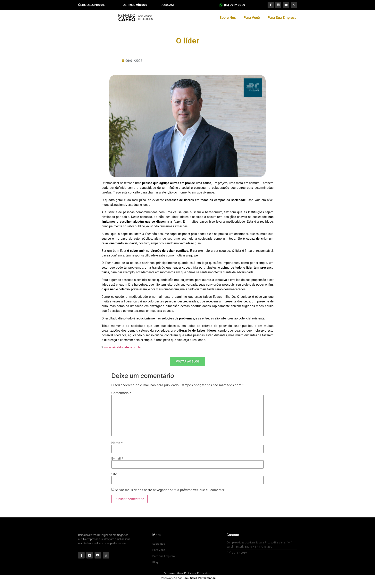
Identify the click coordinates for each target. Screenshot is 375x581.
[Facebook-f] (271, 5)
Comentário (121, 392)
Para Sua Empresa (282, 17)
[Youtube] (286, 5)
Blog (155, 562)
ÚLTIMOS (91, 5)
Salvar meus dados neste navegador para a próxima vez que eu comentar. (170, 489)
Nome (117, 442)
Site (114, 474)
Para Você (252, 17)
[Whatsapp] (294, 5)
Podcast (167, 5)
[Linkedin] (278, 5)
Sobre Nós (228, 17)
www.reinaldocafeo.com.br (122, 347)
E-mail (117, 458)
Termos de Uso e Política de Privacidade (187, 573)
